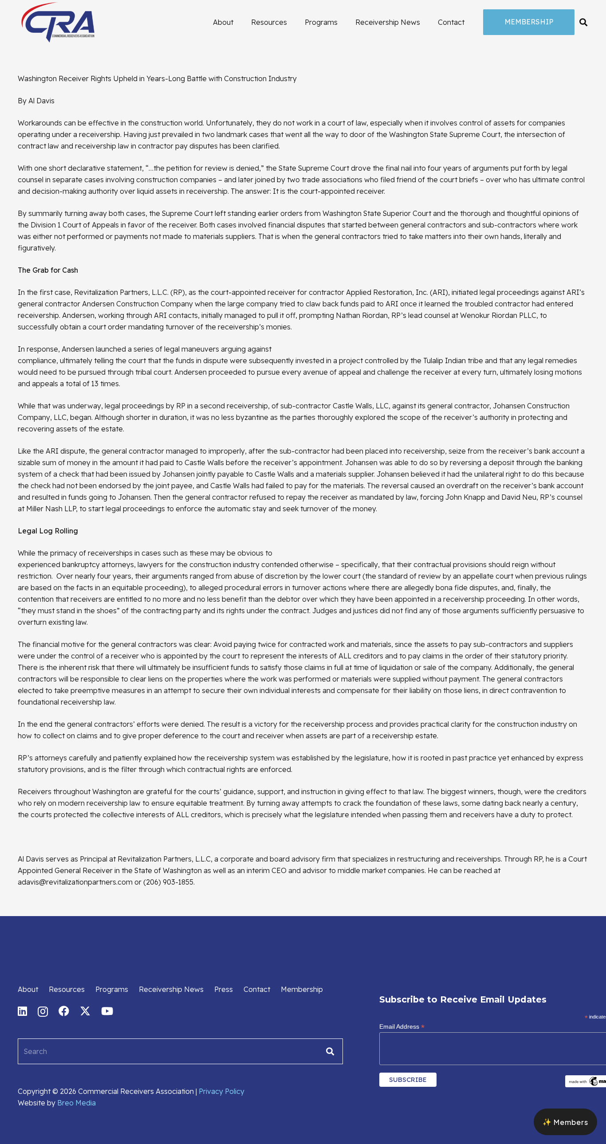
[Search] (330, 1051)
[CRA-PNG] (58, 22)
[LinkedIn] (22, 1011)
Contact (257, 989)
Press (223, 989)
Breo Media (76, 1102)
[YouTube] (107, 1011)
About (28, 989)
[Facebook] (64, 1011)
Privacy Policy (221, 1091)
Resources (67, 989)
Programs (111, 989)
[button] (583, 22)
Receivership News (171, 989)
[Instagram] (43, 1011)
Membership (302, 989)
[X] (85, 1011)
